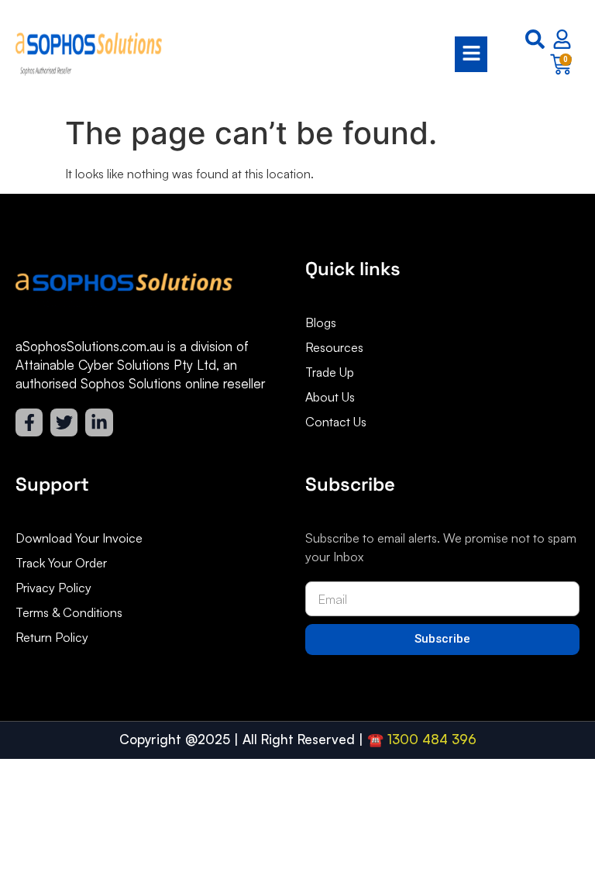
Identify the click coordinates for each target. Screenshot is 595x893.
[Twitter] (63, 422)
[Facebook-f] (29, 422)
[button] (332, 54)
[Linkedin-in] (98, 422)
